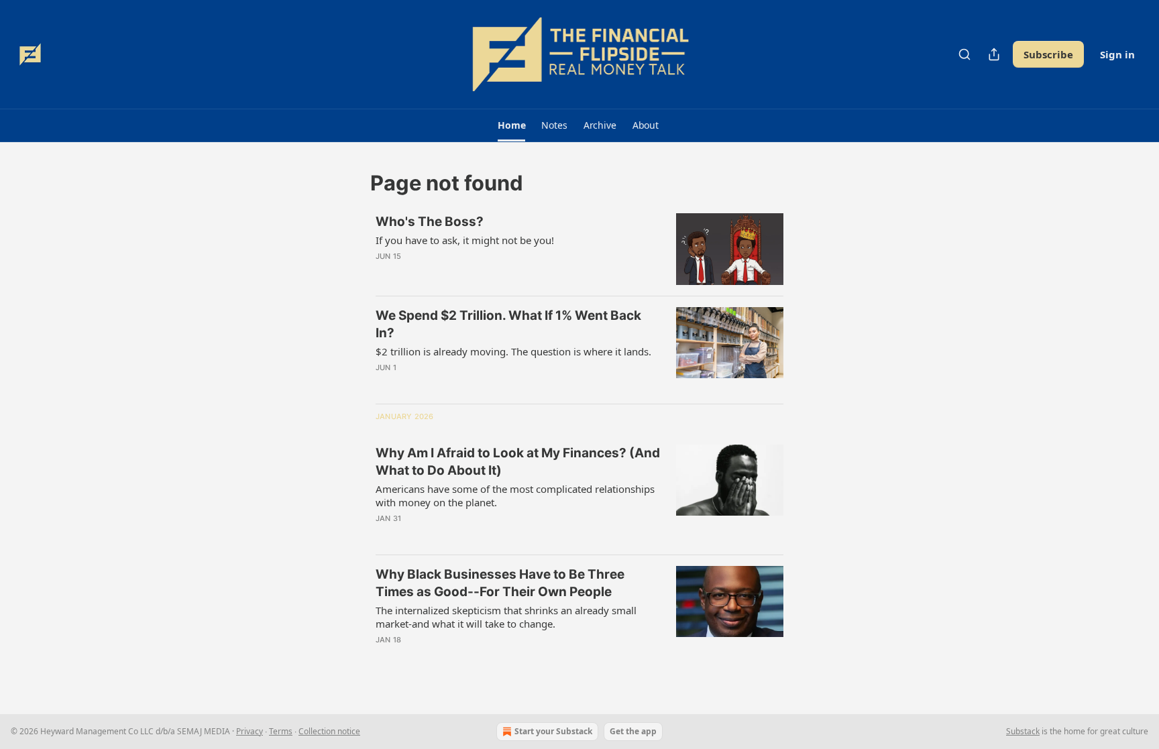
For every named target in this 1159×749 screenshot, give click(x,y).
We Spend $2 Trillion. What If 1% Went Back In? (508, 324)
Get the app (633, 731)
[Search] (964, 54)
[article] (579, 249)
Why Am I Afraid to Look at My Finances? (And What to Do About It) (518, 461)
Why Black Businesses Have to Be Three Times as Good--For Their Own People (500, 583)
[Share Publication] (994, 54)
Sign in (1117, 54)
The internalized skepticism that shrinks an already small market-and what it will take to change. (506, 616)
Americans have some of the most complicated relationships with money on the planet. (515, 495)
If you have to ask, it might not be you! (465, 240)
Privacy (249, 731)
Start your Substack (553, 731)
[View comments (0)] (471, 274)
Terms (280, 731)
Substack (1023, 731)
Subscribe (1048, 54)
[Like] (384, 274)
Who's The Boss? (430, 221)
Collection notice (329, 731)
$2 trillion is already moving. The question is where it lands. (513, 351)
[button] (511, 125)
